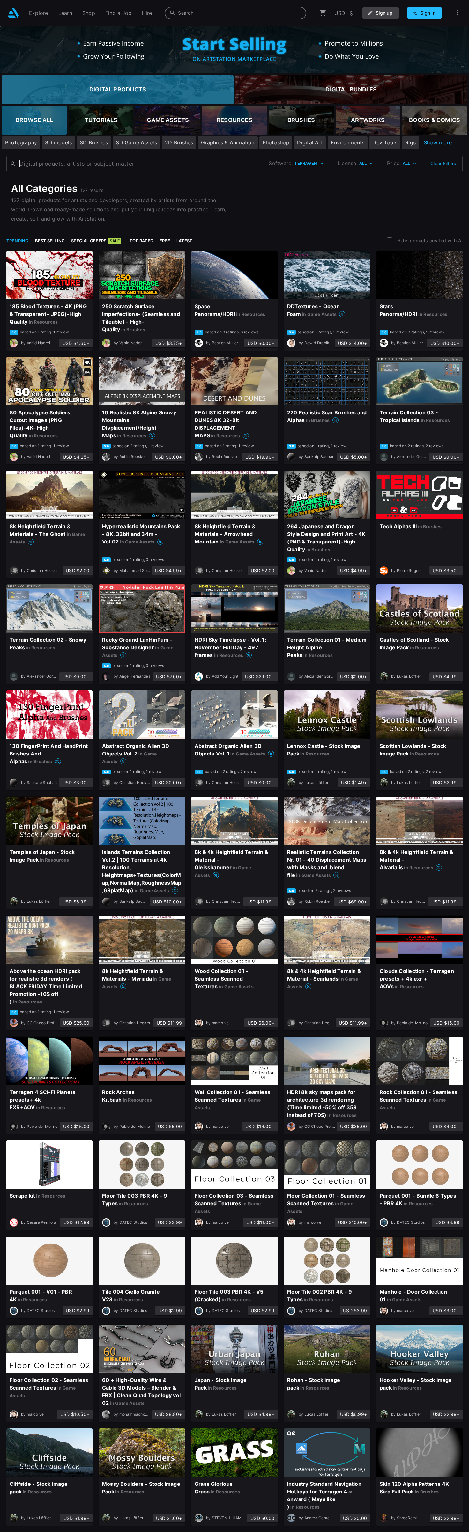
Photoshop (276, 142)
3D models (58, 142)
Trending (17, 240)
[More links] (457, 12)
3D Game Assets (136, 142)
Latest (184, 240)
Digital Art (310, 142)
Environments (348, 142)
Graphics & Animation (227, 142)
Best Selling (50, 240)
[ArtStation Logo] (13, 13)
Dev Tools (384, 142)
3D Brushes (94, 142)
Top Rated (141, 240)
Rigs (410, 142)
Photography (21, 142)
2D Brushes (179, 142)
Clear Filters (443, 163)
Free (165, 240)
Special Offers (95, 240)
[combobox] (235, 13)
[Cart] (323, 12)
